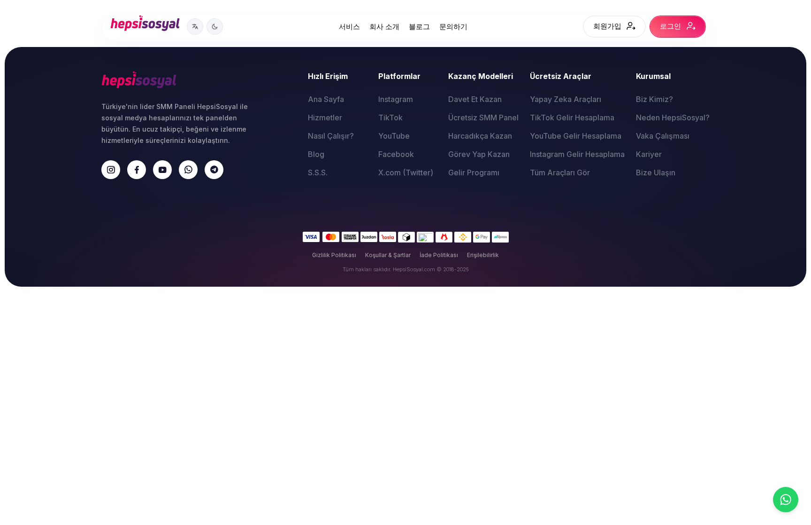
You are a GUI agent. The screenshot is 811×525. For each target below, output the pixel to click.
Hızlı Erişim (328, 76)
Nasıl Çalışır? (331, 136)
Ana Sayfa (326, 99)
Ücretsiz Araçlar (560, 76)
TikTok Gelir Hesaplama (572, 117)
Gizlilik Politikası (334, 255)
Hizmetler (325, 117)
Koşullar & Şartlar (388, 255)
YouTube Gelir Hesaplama (575, 136)
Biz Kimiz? (654, 99)
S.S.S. (318, 172)
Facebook (396, 154)
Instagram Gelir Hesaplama (577, 154)
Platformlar (399, 76)
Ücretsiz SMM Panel (483, 117)
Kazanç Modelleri (480, 76)
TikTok (390, 117)
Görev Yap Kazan (479, 154)
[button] (195, 26)
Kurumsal (653, 76)
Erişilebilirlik (483, 255)
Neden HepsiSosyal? (673, 117)
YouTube (394, 136)
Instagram (395, 99)
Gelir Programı (473, 172)
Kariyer (649, 154)
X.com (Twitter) (405, 172)
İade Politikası (439, 255)
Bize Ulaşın (655, 172)
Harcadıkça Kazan (480, 136)
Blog (316, 154)
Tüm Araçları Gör (560, 172)
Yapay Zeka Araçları (565, 99)
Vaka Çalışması (662, 136)
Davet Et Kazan (475, 99)
